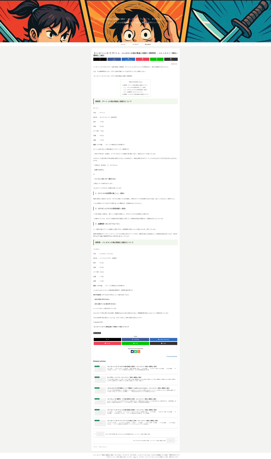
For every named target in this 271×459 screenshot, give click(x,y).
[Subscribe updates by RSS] (138, 351)
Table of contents (133, 82)
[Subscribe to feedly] (135, 351)
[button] (171, 59)
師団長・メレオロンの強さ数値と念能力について (136, 94)
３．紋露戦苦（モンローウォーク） (134, 92)
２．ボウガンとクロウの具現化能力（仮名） (136, 89)
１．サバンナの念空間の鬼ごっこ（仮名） (136, 87)
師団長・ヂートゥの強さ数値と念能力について (135, 85)
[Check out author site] (132, 351)
